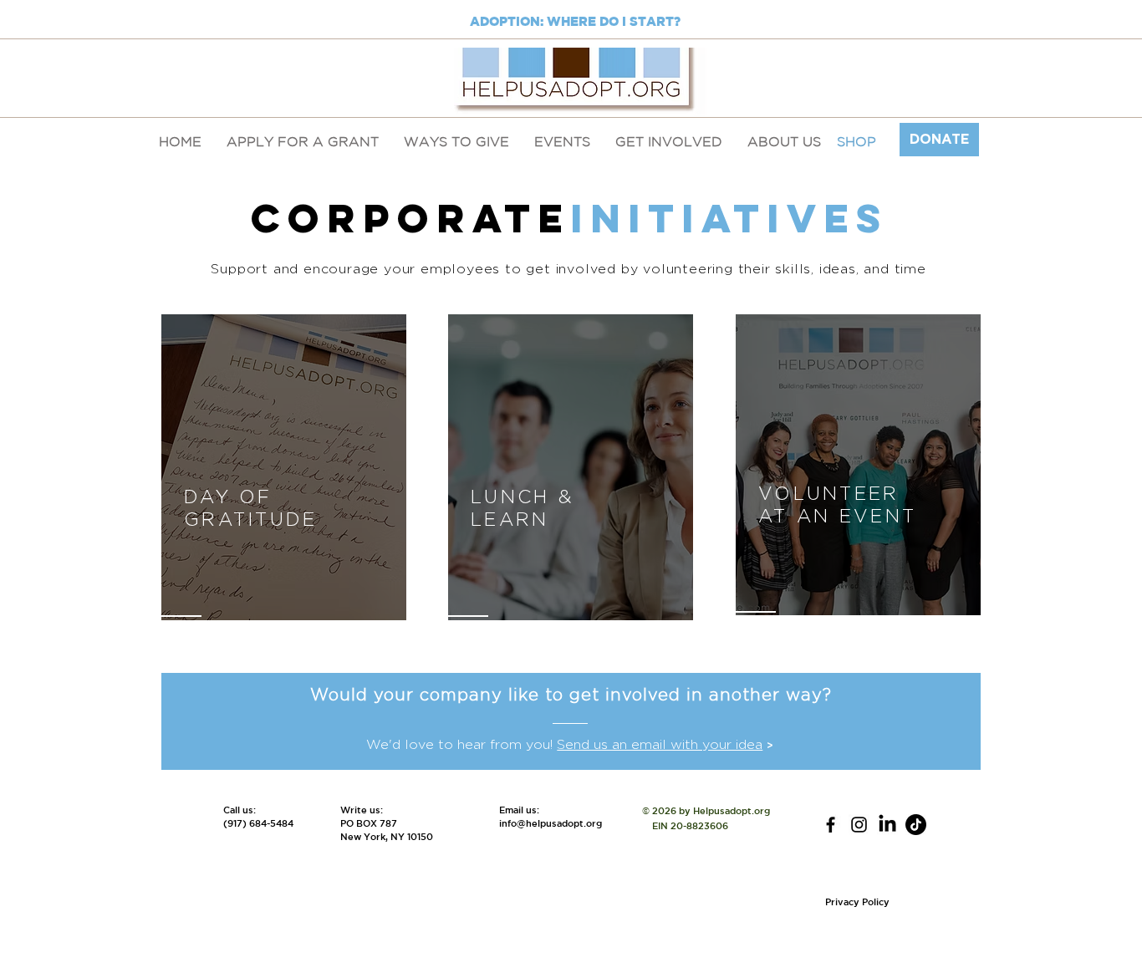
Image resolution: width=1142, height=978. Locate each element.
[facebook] (830, 824)
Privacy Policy (857, 901)
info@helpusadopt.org (550, 823)
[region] (283, 467)
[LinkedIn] (887, 824)
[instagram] (859, 824)
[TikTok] (915, 824)
